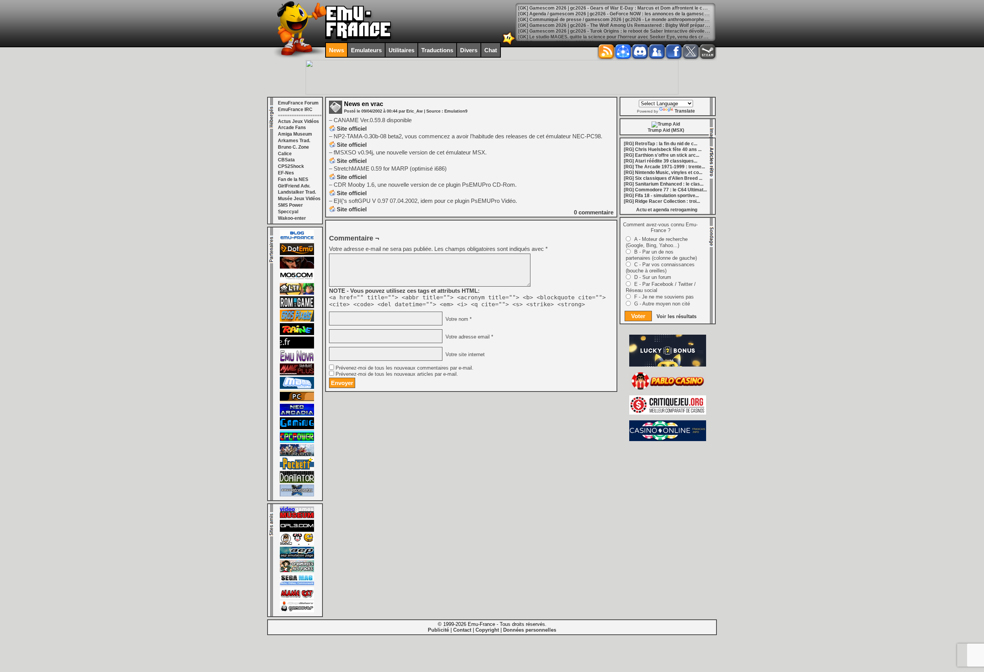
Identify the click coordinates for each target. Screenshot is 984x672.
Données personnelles (529, 630)
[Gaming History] (297, 427)
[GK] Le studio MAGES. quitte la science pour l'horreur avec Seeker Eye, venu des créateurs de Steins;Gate (635, 37)
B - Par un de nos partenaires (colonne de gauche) (661, 255)
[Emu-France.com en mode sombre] (509, 44)
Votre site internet (464, 354)
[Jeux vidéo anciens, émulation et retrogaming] (297, 360)
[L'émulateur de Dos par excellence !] (297, 267)
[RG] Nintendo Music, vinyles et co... (663, 172)
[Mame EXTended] (297, 597)
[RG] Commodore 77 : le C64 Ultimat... (665, 189)
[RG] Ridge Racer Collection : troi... (662, 201)
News (336, 50)
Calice (285, 153)
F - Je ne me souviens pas (664, 297)
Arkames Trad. (294, 140)
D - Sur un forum (652, 277)
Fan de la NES (293, 179)
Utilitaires (401, 50)
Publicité (438, 630)
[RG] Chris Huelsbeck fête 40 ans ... (662, 149)
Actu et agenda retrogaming (666, 209)
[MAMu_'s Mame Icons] (297, 543)
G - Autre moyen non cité (662, 304)
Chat (490, 50)
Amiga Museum (295, 134)
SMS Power (290, 205)
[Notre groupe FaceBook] (657, 51)
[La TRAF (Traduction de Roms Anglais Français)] (297, 454)
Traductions (437, 50)
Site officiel (352, 128)
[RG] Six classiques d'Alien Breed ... (663, 178)
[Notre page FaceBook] (674, 51)
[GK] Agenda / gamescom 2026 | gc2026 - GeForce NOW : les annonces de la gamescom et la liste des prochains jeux (646, 14)
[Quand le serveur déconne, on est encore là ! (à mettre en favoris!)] (297, 240)
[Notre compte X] (690, 51)
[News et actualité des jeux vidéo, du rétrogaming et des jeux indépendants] (297, 306)
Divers (468, 50)
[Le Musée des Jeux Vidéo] (297, 516)
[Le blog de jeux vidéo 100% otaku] (297, 347)
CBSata (286, 160)
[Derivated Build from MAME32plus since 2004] (297, 374)
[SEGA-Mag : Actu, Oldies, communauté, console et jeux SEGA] (297, 584)
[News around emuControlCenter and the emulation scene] (297, 495)
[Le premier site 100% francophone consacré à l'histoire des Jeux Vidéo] (297, 320)
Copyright (487, 630)
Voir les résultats (676, 316)
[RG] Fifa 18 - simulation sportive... (661, 195)
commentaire (593, 212)
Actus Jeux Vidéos (298, 121)
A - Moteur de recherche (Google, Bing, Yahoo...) (657, 242)
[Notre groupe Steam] (707, 51)
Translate (685, 111)
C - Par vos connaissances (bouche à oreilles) (660, 268)
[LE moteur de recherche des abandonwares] (297, 400)
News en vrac (363, 104)
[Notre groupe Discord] (640, 51)
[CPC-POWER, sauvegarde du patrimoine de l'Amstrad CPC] (297, 441)
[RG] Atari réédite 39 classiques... (660, 161)
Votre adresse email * (468, 337)
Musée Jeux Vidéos (299, 198)
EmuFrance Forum (298, 103)
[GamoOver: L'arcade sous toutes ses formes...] (297, 611)
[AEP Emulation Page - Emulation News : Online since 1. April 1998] (297, 557)
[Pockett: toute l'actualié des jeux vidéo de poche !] (297, 468)
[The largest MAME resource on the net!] (297, 387)
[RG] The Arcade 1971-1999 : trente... (664, 166)
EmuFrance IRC (295, 109)
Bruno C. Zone (293, 147)
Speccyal (288, 211)
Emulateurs (366, 50)
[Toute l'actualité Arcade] (297, 414)
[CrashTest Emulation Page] (297, 570)
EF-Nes (286, 173)
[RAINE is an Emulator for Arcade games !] (297, 333)
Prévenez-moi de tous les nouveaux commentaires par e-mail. (405, 368)
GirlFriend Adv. (294, 186)
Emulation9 (455, 111)
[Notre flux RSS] (606, 51)
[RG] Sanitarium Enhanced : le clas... (663, 184)
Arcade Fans (292, 127)
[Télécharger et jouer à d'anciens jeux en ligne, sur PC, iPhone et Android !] (297, 253)
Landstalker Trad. (297, 192)
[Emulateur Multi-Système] (297, 481)
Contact (462, 630)
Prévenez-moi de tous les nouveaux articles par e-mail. (397, 374)
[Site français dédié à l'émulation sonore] (297, 530)
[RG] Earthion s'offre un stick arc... (661, 155)
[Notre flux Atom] (623, 51)
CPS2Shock (291, 166)
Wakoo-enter (292, 218)
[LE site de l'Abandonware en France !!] (297, 293)
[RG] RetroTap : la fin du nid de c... (660, 143)
